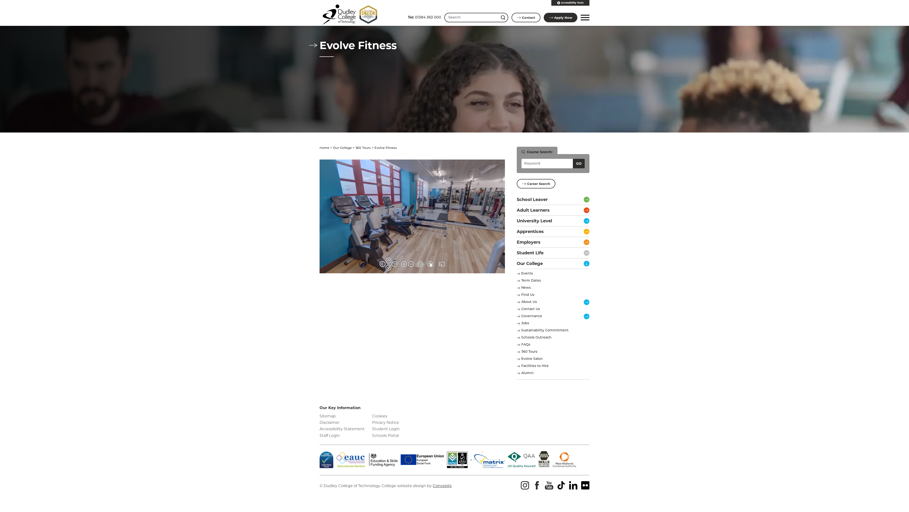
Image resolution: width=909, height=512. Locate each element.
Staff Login (330, 435)
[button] (584, 17)
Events (527, 273)
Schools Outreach (536, 337)
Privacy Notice (385, 422)
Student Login (386, 429)
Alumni (527, 373)
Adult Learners (533, 210)
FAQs (525, 345)
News (526, 288)
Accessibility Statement (342, 429)
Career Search (538, 184)
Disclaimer (329, 422)
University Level (534, 221)
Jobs (525, 323)
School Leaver (532, 199)
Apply (563, 17)
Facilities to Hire (535, 366)
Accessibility (572, 2)
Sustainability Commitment (545, 330)
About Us (529, 302)
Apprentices (530, 231)
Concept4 (442, 486)
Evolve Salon (532, 359)
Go (579, 163)
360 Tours (363, 148)
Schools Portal (385, 435)
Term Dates (531, 281)
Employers (528, 242)
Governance (531, 316)
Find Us (527, 295)
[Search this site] (503, 17)
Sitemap (328, 416)
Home (324, 148)
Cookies (379, 416)
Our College (342, 148)
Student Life (530, 253)
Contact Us (530, 309)
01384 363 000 (424, 17)
